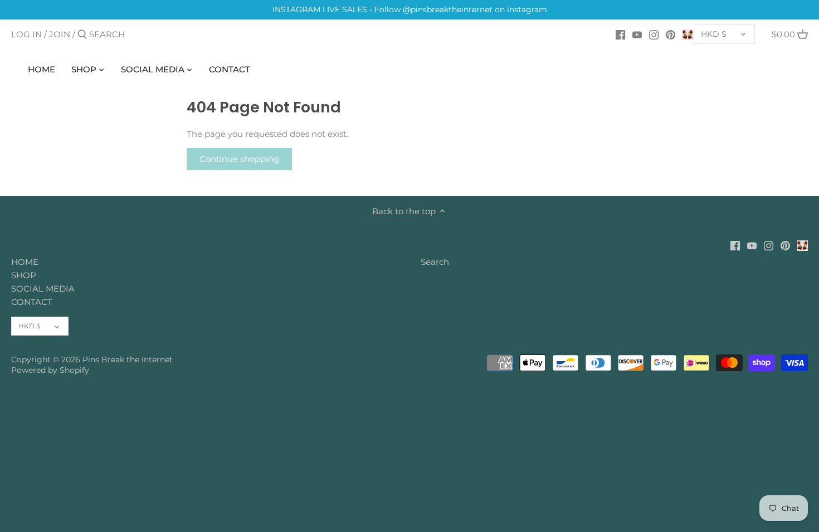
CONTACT (31, 302)
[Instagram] (654, 34)
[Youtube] (637, 34)
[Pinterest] (670, 34)
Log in (26, 34)
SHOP (23, 275)
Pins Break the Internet (127, 359)
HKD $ (714, 33)
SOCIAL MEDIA (43, 288)
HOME (24, 262)
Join (59, 34)
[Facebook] (620, 34)
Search (435, 262)
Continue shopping (239, 159)
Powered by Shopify (50, 370)
